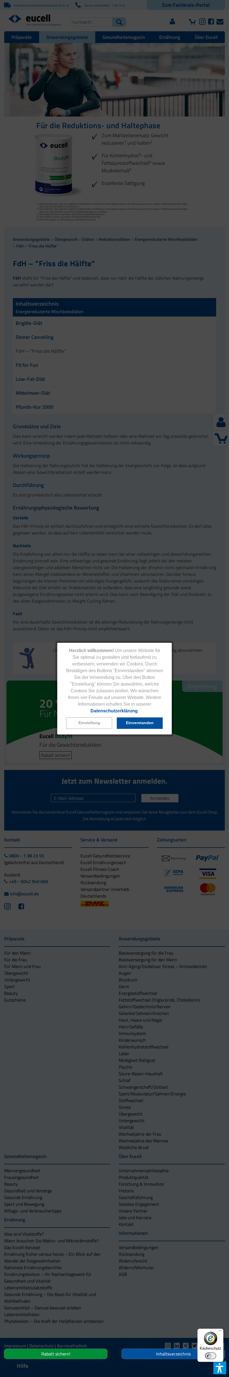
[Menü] (220, 1332)
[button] (89, 723)
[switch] (210, 1355)
